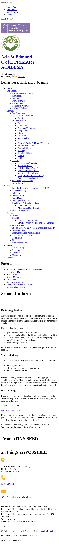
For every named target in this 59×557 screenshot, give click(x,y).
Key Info (10, 213)
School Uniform (19, 195)
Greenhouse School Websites (24, 535)
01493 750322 (7, 484)
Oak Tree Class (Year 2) (28, 168)
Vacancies (16, 255)
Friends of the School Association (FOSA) (30, 188)
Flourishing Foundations (22, 180)
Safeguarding (12, 12)
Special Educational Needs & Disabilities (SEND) (33, 228)
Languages (22, 135)
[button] (12, 19)
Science (21, 155)
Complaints (17, 238)
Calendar (16, 250)
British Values (18, 103)
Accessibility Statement (22, 235)
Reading (21, 150)
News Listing (18, 248)
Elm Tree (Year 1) (25, 165)
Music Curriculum (25, 116)
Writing (21, 158)
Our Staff (16, 98)
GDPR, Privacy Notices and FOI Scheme (36, 223)
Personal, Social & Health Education (33, 143)
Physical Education (26, 148)
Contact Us (11, 14)
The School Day (19, 190)
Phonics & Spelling (26, 145)
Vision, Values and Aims (22, 93)
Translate (21, 76)
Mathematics (23, 138)
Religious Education (26, 153)
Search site (5, 540)
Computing (22, 126)
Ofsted (15, 215)
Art (19, 123)
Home (9, 88)
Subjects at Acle (19, 121)
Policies (15, 218)
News (9, 245)
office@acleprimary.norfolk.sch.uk (16, 497)
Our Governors (18, 101)
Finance (15, 240)
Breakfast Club (24, 205)
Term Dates (17, 198)
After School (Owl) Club (28, 208)
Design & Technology (27, 128)
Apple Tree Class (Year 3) (29, 170)
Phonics (21, 118)
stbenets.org (11, 519)
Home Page (12, 7)
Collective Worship (20, 106)
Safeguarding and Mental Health (26, 233)
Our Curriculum (19, 113)
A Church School (19, 108)
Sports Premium (19, 230)
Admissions (12, 9)
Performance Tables (20, 243)
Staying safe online (20, 200)
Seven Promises (19, 183)
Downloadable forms (21, 210)
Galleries (16, 253)
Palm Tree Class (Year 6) (28, 178)
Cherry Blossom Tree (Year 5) (31, 175)
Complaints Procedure (27, 220)
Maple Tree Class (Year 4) (29, 173)
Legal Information (48, 531)
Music (20, 140)
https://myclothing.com (11, 410)
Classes (15, 160)
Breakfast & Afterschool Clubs (25, 203)
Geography (22, 130)
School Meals (18, 193)
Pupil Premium (18, 225)
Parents (10, 185)
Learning (10, 111)
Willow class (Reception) (28, 163)
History (21, 133)
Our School (12, 91)
